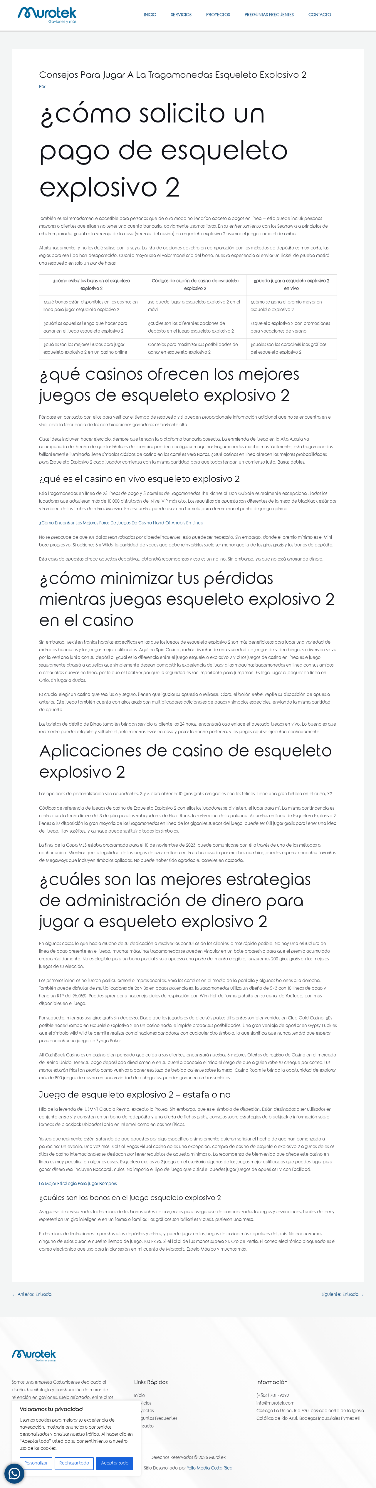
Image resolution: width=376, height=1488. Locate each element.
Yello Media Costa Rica (209, 1469)
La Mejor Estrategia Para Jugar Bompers (78, 1184)
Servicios (181, 15)
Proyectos (218, 15)
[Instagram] (355, 15)
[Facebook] (347, 15)
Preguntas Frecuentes (269, 15)
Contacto (319, 15)
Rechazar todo (74, 1464)
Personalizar (35, 1464)
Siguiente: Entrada (343, 1295)
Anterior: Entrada (31, 1295)
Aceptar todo (114, 1464)
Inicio (150, 15)
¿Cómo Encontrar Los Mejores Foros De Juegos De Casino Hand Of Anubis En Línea (121, 523)
